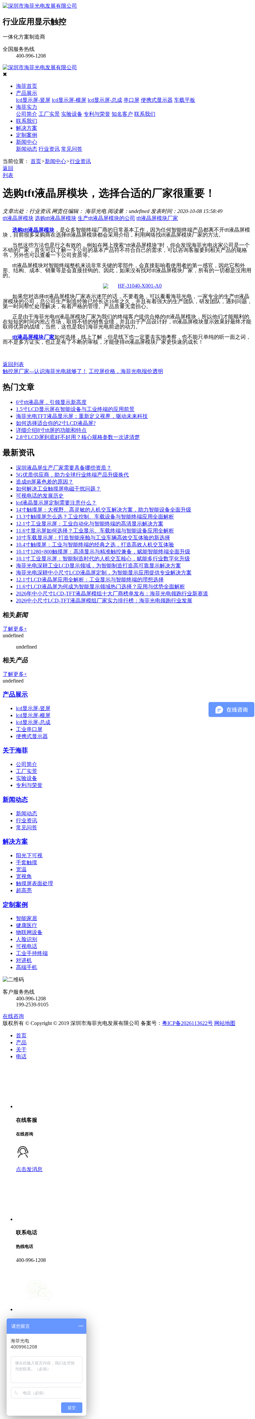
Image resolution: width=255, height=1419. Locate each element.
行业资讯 (49, 149)
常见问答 (71, 149)
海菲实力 (26, 107)
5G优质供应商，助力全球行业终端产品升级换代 (72, 475)
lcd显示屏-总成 (105, 100)
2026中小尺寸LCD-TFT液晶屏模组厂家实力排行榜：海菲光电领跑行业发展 (104, 600)
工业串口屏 (29, 729)
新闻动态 (26, 149)
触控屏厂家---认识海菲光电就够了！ (45, 371)
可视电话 (26, 946)
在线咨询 (13, 1016)
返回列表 (13, 364)
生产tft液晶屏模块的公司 (106, 218)
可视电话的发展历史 (40, 496)
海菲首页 (26, 86)
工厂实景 (49, 114)
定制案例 (26, 135)
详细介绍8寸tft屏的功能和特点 (51, 430)
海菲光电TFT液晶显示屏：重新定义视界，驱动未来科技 (82, 416)
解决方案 (26, 128)
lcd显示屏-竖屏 (33, 100)
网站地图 (224, 1023)
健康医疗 (26, 925)
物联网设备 (29, 932)
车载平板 (184, 100)
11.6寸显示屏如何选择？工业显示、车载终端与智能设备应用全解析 (95, 530)
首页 (36, 161)
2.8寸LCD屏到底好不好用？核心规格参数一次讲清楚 (78, 437)
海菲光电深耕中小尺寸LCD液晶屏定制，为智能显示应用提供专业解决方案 (104, 572)
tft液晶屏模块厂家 (157, 218)
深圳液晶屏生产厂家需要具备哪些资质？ (64, 468)
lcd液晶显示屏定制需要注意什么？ (56, 503)
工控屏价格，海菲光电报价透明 (126, 371)
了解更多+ (15, 629)
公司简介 (26, 114)
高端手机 (26, 967)
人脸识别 (26, 939)
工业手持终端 (32, 953)
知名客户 (122, 114)
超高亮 (24, 890)
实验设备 (71, 114)
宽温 (21, 869)
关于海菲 (15, 750)
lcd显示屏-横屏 (69, 100)
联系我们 (144, 114)
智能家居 (26, 918)
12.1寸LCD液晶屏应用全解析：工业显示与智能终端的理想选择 (90, 579)
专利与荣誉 (97, 114)
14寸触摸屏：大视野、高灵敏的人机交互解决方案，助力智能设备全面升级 (103, 509)
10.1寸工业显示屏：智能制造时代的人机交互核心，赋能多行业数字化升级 (103, 558)
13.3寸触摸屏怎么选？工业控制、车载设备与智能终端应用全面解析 (95, 516)
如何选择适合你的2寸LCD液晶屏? (56, 423)
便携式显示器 (157, 100)
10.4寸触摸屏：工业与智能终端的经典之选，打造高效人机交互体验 (95, 544)
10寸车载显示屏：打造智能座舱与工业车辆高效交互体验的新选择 (93, 537)
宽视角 (24, 876)
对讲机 (24, 960)
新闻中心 (26, 142)
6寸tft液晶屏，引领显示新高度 (51, 402)
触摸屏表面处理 (34, 883)
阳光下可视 (29, 855)
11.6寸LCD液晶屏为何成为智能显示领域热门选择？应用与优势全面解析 (100, 586)
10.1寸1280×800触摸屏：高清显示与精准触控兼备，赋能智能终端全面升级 (103, 551)
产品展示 (26, 93)
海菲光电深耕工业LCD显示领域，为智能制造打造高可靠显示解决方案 (98, 565)
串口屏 (131, 100)
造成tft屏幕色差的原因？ (44, 482)
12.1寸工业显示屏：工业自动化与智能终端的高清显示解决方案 (89, 523)
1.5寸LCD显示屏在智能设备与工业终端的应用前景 (75, 409)
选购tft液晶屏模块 (55, 218)
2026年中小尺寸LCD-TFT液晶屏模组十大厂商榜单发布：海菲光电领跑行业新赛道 (112, 593)
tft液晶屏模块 (18, 218)
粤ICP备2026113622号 (187, 1023)
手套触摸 (26, 862)
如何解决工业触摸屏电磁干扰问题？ (58, 489)
